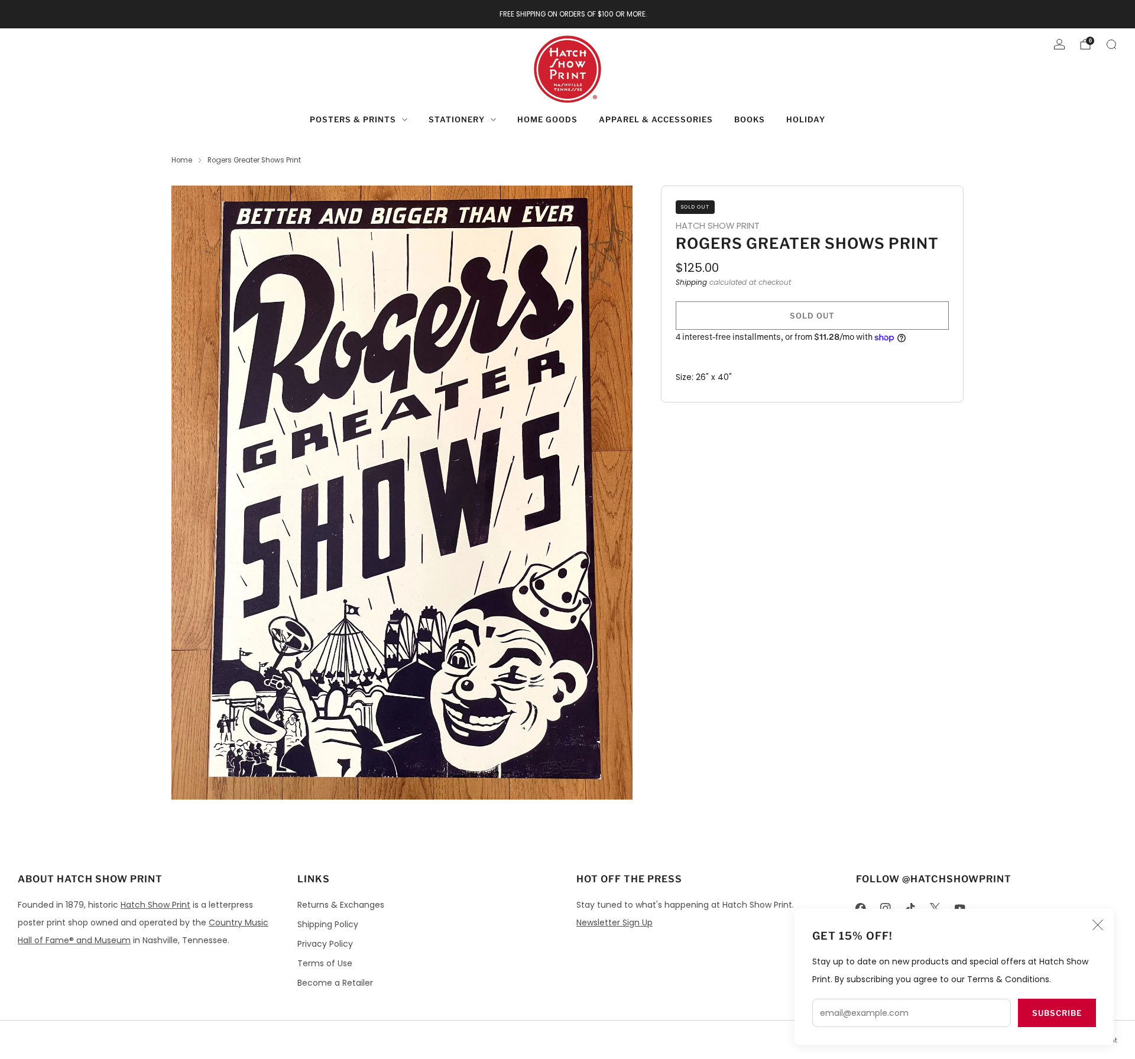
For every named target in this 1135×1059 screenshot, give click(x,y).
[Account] (1059, 44)
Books (749, 119)
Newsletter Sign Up (614, 922)
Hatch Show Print (155, 905)
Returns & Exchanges (340, 905)
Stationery (457, 119)
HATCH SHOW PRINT (718, 226)
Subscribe (1057, 1013)
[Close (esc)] (1098, 925)
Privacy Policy (325, 944)
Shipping (691, 282)
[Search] (1111, 44)
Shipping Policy (327, 924)
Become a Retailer (335, 983)
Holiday (805, 119)
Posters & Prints (353, 119)
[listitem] (568, 14)
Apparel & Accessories (656, 119)
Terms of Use (324, 963)
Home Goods (547, 119)
